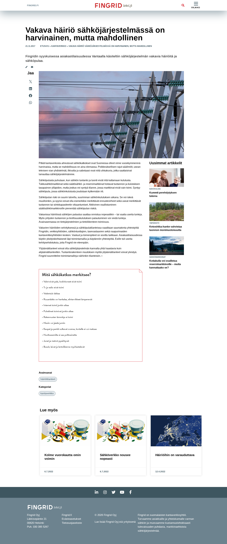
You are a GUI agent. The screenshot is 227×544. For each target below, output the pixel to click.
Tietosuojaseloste (72, 522)
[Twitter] (113, 492)
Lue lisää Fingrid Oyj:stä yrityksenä (115, 521)
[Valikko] (196, 4)
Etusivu (44, 46)
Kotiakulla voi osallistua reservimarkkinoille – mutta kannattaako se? (165, 264)
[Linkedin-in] (96, 492)
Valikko (195, 7)
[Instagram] (105, 492)
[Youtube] (122, 492)
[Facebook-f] (130, 492)
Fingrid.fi (33, 5)
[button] (182, 5)
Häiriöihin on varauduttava (174, 455)
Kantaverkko (58, 46)
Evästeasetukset (71, 518)
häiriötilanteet (47, 379)
